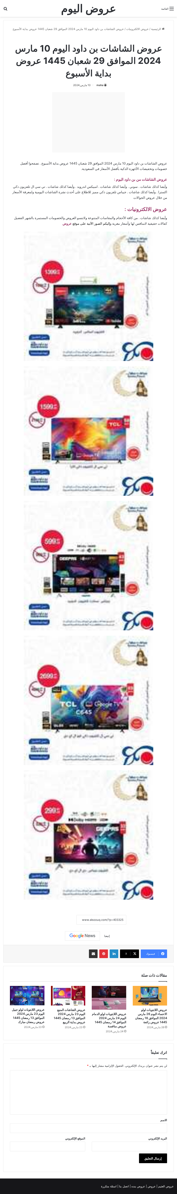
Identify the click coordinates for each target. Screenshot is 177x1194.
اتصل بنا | (123, 1186)
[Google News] (82, 936)
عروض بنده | (138, 1186)
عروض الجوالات (144, 198)
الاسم (163, 1120)
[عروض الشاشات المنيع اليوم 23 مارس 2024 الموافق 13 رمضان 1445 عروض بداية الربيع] (68, 995)
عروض (151, 1186)
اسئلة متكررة (109, 1186)
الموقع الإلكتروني (75, 1138)
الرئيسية (156, 29)
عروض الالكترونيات (137, 29)
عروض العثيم (165, 1186)
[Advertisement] (88, 122)
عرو (69, 223)
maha (99, 85)
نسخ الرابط (63, 920)
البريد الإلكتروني (157, 1138)
